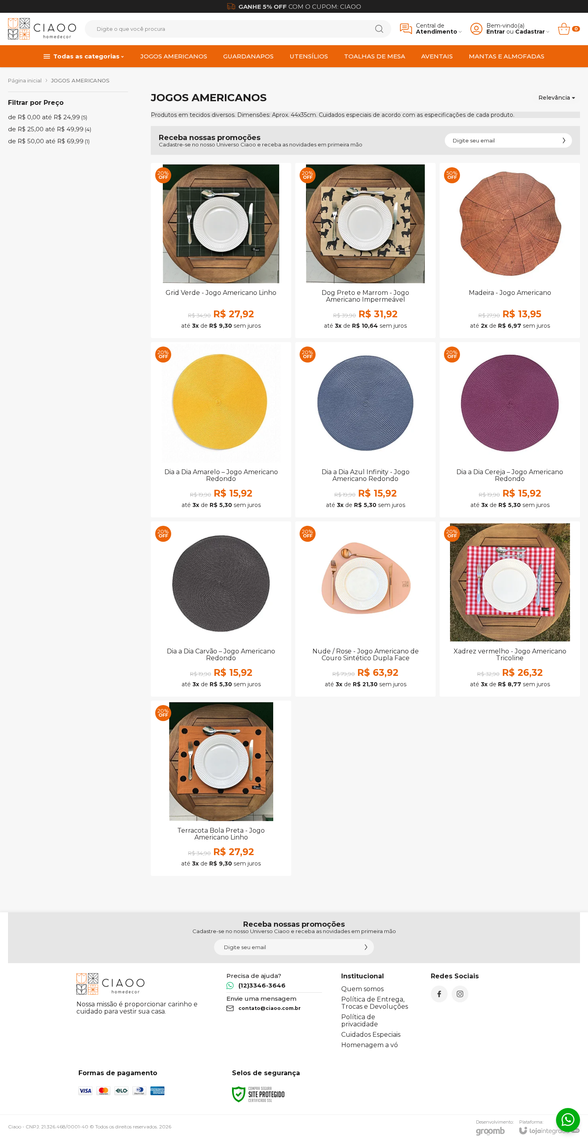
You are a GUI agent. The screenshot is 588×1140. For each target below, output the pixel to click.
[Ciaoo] (42, 29)
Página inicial (25, 80)
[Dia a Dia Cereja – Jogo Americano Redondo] (510, 430)
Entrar (495, 32)
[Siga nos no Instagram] (460, 994)
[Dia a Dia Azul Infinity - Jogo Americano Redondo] (365, 430)
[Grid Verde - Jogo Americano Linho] (221, 250)
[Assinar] (564, 140)
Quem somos (362, 989)
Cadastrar (530, 32)
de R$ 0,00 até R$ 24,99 (47, 117)
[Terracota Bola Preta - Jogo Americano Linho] (221, 788)
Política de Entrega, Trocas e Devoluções (374, 1003)
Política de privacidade (359, 1020)
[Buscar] (379, 29)
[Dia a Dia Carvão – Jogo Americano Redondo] (221, 609)
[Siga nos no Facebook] (439, 994)
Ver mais (221, 290)
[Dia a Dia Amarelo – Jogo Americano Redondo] (221, 430)
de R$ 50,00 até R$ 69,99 (49, 141)
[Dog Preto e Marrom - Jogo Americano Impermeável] (365, 250)
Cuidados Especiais (370, 1034)
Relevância (554, 97)
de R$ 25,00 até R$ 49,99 (49, 129)
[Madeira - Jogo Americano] (510, 250)
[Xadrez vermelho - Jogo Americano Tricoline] (510, 609)
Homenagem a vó (369, 1045)
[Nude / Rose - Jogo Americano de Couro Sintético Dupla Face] (365, 609)
